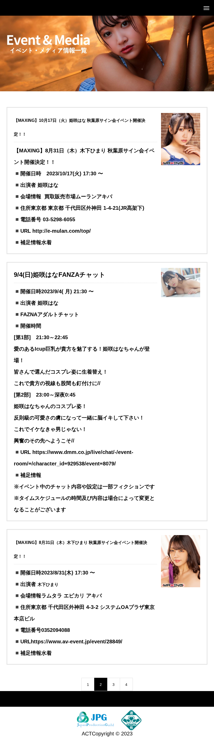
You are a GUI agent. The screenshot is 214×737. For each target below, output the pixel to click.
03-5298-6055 (59, 219)
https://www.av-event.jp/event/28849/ (76, 641)
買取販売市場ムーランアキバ (78, 196)
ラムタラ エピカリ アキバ (71, 595)
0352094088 (55, 630)
